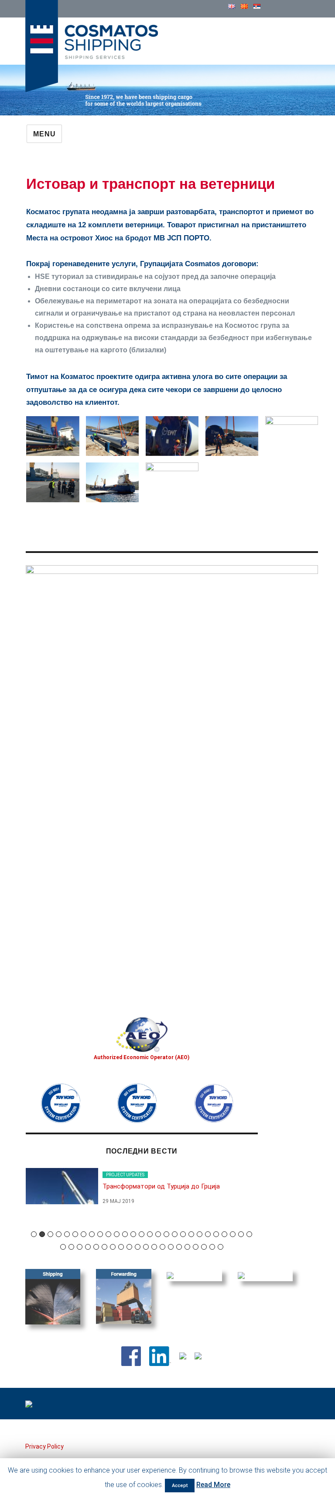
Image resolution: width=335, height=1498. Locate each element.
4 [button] (59, 1234)
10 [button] (108, 1234)
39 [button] (154, 1247)
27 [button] (249, 1234)
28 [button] (63, 1247)
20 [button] (191, 1234)
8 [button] (92, 1234)
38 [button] (146, 1247)
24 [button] (224, 1234)
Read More (213, 1485)
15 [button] (150, 1234)
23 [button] (216, 1234)
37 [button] (137, 1247)
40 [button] (162, 1247)
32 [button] (96, 1247)
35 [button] (121, 1247)
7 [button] (83, 1234)
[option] (142, 1190)
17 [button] (166, 1234)
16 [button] (158, 1234)
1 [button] (34, 1234)
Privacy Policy (44, 1446)
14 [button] (141, 1234)
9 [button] (100, 1234)
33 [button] (104, 1247)
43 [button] (187, 1247)
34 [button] (113, 1247)
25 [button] (233, 1234)
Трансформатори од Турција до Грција (161, 1186)
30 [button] (79, 1247)
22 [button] (208, 1234)
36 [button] (129, 1247)
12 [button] (125, 1234)
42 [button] (179, 1247)
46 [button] (212, 1247)
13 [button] (133, 1234)
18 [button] (175, 1234)
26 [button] (241, 1234)
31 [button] (88, 1247)
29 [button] (71, 1247)
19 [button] (183, 1234)
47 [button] (220, 1247)
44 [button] (195, 1247)
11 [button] (117, 1234)
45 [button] (204, 1247)
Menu (44, 134)
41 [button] (171, 1247)
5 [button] (67, 1234)
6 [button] (75, 1234)
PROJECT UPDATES (125, 1174)
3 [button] (50, 1234)
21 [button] (199, 1234)
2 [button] (42, 1234)
